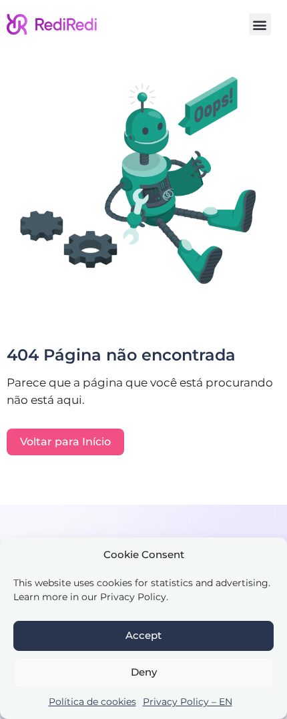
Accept (143, 635)
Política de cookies (92, 702)
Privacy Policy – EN (187, 702)
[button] (260, 24)
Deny (144, 672)
